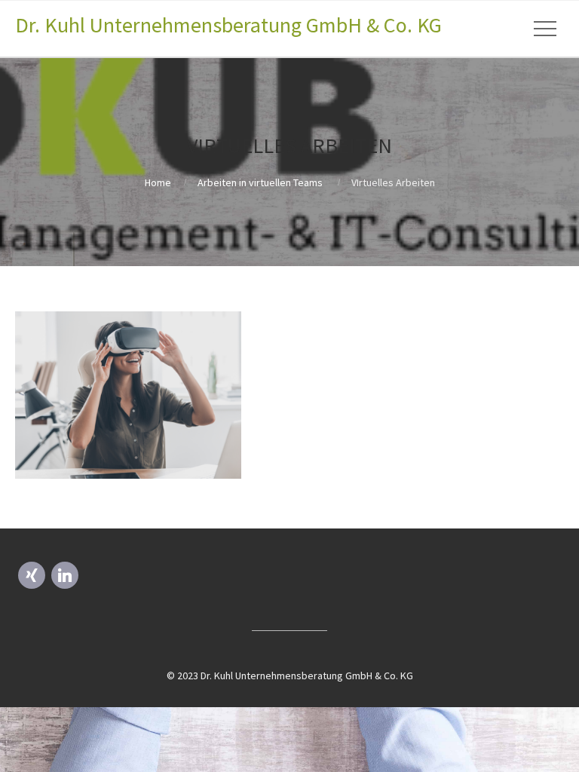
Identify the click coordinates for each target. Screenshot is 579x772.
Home (158, 182)
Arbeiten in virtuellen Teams (260, 182)
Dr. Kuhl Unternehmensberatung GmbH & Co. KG (228, 24)
